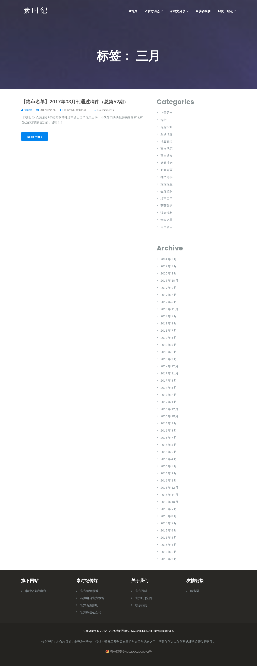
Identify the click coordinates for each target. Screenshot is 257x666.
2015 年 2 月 (168, 559)
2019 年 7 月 (168, 294)
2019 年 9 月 (168, 287)
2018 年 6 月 (168, 337)
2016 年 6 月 (168, 444)
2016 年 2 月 (168, 473)
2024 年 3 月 (168, 259)
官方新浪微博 (89, 591)
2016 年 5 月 (168, 452)
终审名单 (81, 109)
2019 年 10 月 (169, 280)
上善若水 (166, 112)
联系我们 (141, 605)
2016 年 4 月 (168, 459)
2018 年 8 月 (168, 323)
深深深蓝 (166, 184)
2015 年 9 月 (168, 509)
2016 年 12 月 (169, 409)
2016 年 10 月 (169, 416)
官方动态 (154, 11)
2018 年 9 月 (168, 316)
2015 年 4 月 (168, 544)
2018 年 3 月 (168, 352)
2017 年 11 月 (169, 373)
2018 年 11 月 (169, 309)
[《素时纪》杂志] (35, 10)
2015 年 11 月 (169, 494)
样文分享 (179, 11)
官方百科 (141, 591)
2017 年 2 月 (168, 394)
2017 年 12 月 (169, 366)
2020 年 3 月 (168, 273)
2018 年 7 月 (168, 330)
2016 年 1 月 (168, 480)
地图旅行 (166, 141)
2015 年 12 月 (169, 487)
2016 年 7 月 (168, 437)
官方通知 (69, 109)
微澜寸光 (166, 162)
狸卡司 (194, 591)
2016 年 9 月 (168, 423)
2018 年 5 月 (168, 344)
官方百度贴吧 (89, 605)
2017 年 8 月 (168, 380)
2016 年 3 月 (168, 466)
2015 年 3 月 (168, 551)
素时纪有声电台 (35, 591)
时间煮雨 (166, 170)
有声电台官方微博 (92, 598)
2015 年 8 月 (168, 516)
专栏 (163, 120)
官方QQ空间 (143, 598)
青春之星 (166, 219)
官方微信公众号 (90, 612)
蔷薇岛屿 (166, 205)
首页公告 (166, 227)
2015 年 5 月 (168, 537)
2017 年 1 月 (168, 402)
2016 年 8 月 (168, 430)
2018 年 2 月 (168, 359)
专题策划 (166, 127)
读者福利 (204, 11)
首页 (134, 11)
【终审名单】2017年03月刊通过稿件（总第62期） (74, 101)
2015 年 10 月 (169, 501)
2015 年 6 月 (168, 530)
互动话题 (166, 134)
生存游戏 (166, 191)
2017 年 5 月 (168, 387)
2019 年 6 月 (168, 302)
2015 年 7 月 (168, 523)
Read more (34, 136)
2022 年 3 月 (168, 266)
